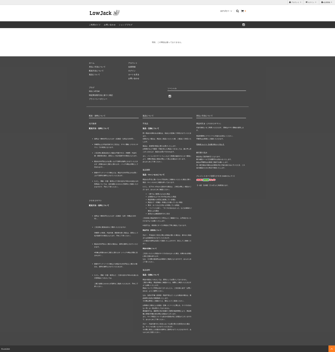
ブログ (91, 87)
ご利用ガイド (95, 25)
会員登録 (327, 2)
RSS (91, 91)
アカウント (295, 2)
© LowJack (5, 349)
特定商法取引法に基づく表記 (101, 95)
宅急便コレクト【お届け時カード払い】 (210, 144)
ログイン (311, 2)
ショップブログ (126, 25)
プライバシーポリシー (98, 99)
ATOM (96, 91)
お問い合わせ (110, 25)
